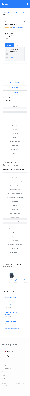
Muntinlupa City (15, 149)
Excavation (15, 236)
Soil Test (15, 205)
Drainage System (15, 248)
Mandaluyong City (15, 141)
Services (10, 12)
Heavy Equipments (15, 213)
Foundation (15, 240)
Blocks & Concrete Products (15, 181)
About (4, 365)
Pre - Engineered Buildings (15, 193)
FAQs (3, 378)
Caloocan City (15, 121)
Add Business (6, 368)
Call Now (9, 45)
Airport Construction (15, 252)
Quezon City (15, 133)
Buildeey (5, 4)
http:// (11, 57)
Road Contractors (15, 189)
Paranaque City (15, 114)
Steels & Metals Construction (15, 197)
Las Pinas (15, 129)
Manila (15, 106)
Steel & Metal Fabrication (15, 244)
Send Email (20, 45)
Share (16, 87)
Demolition (15, 178)
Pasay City (15, 145)
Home (4, 12)
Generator (15, 209)
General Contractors (19, 12)
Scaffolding (15, 201)
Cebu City (15, 153)
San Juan (15, 118)
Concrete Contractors (15, 174)
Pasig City (15, 110)
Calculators (6, 372)
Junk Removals (15, 217)
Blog (3, 375)
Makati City (15, 137)
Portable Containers (15, 232)
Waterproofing (15, 221)
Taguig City (15, 125)
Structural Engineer (15, 185)
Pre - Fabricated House (15, 228)
